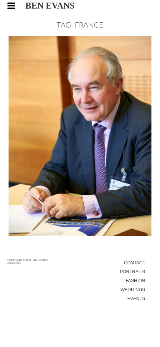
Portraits (132, 271)
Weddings (133, 289)
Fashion (135, 280)
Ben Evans (49, 5)
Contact (134, 262)
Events (136, 298)
